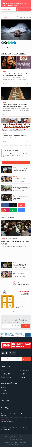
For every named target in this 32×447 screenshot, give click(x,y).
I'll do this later (6, 9)
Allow (18, 9)
